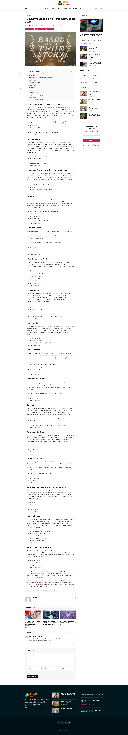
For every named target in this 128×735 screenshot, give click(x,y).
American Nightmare (33, 92)
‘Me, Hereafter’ (32, 87)
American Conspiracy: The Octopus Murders (40, 95)
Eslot (82, 708)
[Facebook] (20, 74)
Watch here (36, 134)
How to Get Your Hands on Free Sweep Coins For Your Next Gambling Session (92, 695)
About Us (46, 726)
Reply (74, 643)
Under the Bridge (33, 94)
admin (30, 25)
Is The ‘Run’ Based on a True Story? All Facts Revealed (95, 63)
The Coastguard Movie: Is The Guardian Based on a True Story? (94, 56)
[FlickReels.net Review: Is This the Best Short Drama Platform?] (91, 25)
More (81, 8)
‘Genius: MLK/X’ (32, 75)
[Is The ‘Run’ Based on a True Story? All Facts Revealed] (83, 64)
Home (46, 8)
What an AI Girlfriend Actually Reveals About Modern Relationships (49, 623)
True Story (28, 590)
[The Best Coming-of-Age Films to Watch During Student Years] (83, 48)
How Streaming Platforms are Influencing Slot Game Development (91, 711)
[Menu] (26, 8)
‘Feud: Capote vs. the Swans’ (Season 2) (38, 73)
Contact (75, 8)
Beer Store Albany (85, 698)
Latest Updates (67, 8)
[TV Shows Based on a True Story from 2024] (50, 49)
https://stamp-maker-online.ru (44, 640)
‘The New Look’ (32, 80)
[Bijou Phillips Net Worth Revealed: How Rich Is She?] (83, 108)
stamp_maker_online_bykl (35, 636)
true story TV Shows (47, 590)
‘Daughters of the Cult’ (34, 82)
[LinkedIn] (20, 81)
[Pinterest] (20, 84)
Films (59, 8)
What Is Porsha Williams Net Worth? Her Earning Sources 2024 (95, 93)
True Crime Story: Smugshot (35, 99)
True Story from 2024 (37, 590)
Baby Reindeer (32, 97)
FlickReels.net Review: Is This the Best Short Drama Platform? (91, 35)
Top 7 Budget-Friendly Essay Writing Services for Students (92, 701)
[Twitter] (20, 78)
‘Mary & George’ (32, 84)
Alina (82, 37)
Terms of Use (81, 726)
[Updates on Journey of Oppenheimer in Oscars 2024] (83, 116)
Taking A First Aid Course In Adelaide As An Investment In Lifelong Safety (32, 623)
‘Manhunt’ (31, 79)
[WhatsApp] (20, 88)
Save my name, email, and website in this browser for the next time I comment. (47, 672)
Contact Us (54, 726)
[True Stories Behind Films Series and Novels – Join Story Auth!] (64, 3)
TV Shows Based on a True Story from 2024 (91, 706)
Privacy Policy (92, 145)
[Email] (20, 91)
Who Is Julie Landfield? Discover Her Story (94, 100)
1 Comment (53, 25)
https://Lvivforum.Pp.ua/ (86, 693)
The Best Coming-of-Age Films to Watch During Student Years (94, 48)
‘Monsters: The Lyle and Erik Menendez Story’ (40, 77)
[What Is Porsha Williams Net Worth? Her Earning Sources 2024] (83, 93)
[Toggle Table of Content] (71, 72)
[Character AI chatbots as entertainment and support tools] (68, 615)
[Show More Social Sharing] (55, 29)
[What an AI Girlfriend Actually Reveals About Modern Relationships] (51, 615)
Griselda (30, 90)
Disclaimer (72, 726)
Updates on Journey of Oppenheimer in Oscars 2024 (94, 116)
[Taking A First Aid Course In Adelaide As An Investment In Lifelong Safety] (33, 615)
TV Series (52, 8)
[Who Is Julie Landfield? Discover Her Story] (83, 101)
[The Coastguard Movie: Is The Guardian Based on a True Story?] (83, 56)
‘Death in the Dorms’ (33, 89)
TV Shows (56, 590)
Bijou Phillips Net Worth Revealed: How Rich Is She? (95, 107)
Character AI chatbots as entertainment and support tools (68, 623)
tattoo (41, 584)
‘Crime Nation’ (32, 85)
